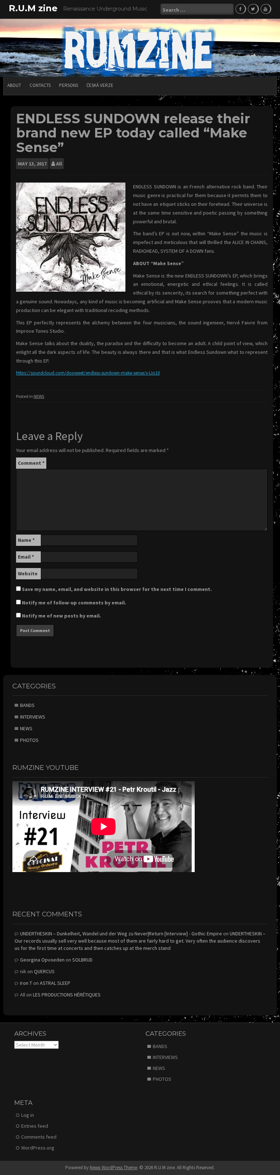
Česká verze (99, 85)
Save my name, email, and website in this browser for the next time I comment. (117, 589)
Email (26, 556)
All (59, 163)
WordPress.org (37, 1147)
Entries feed (34, 1126)
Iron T (26, 983)
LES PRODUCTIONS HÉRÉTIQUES (67, 994)
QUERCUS (44, 971)
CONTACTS (40, 85)
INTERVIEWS (32, 717)
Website (28, 573)
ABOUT (14, 85)
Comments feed (39, 1137)
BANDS (27, 705)
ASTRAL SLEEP (55, 983)
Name (26, 540)
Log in (27, 1115)
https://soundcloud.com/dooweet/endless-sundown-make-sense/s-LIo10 (88, 373)
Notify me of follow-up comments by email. (74, 602)
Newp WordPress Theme (113, 1167)
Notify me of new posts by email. (61, 615)
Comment (31, 463)
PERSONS (68, 85)
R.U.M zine (33, 8)
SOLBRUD (82, 959)
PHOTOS (29, 740)
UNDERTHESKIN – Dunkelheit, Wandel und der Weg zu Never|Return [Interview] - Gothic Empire (121, 933)
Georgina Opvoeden (42, 959)
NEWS (39, 396)
